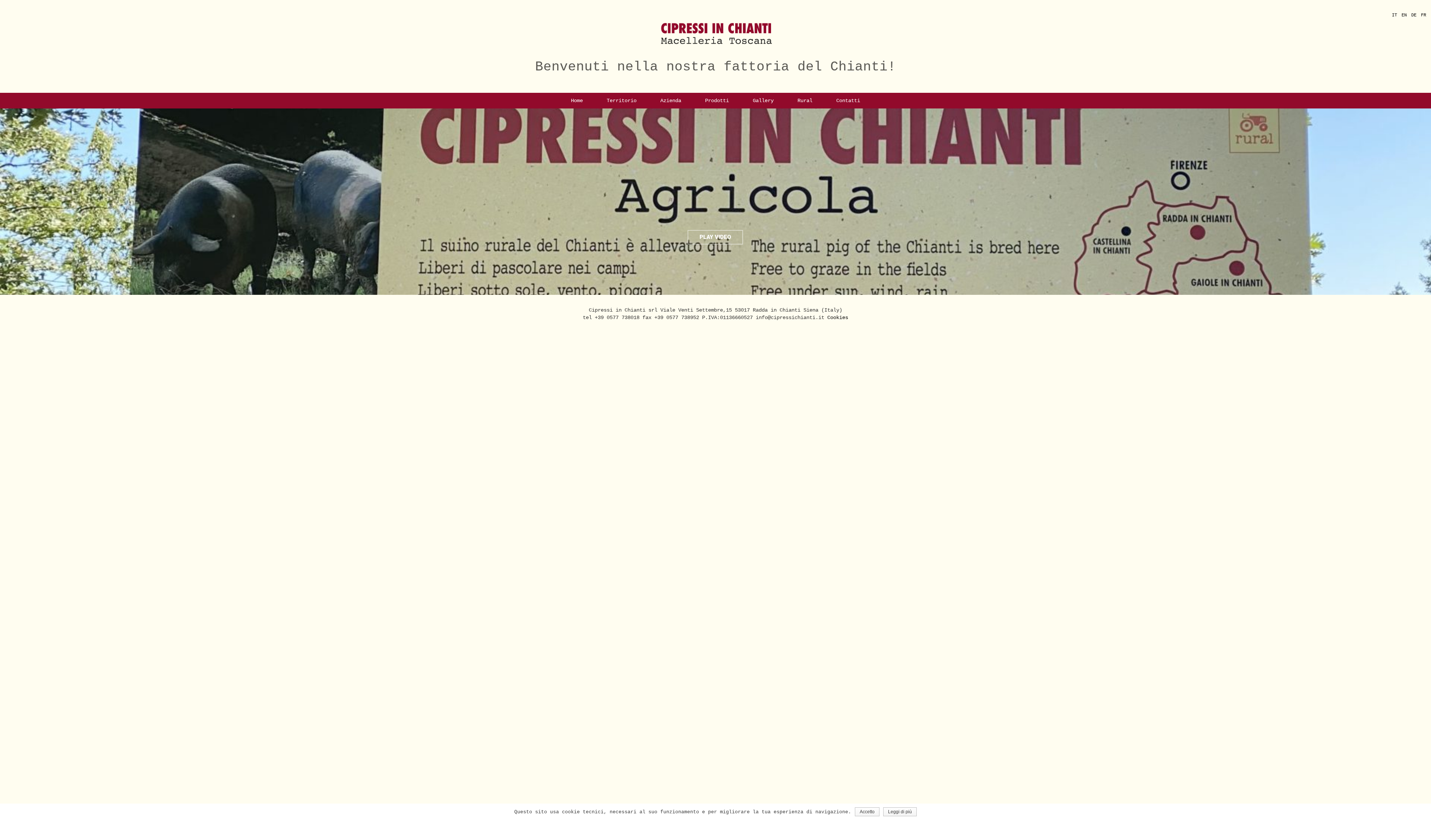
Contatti (848, 101)
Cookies (837, 318)
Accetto (867, 811)
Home (577, 101)
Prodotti (717, 101)
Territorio (621, 101)
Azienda (670, 101)
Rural (804, 101)
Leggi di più (900, 811)
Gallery (763, 101)
